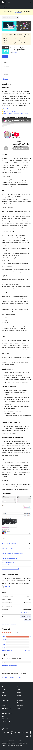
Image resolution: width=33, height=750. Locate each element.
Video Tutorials (7, 109)
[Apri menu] (30, 2)
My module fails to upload (9, 543)
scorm (29, 619)
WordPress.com (7, 713)
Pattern (19, 695)
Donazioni (20, 706)
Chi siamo (4, 687)
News (3, 689)
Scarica (5, 56)
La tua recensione (7, 650)
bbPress (5, 719)
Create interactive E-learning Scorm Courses (15, 113)
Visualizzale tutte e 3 (26, 612)
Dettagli (5, 63)
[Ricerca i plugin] (17, 17)
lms (27, 616)
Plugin (19, 692)
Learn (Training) (6, 700)
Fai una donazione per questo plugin (12, 677)
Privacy (4, 695)
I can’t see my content (8, 548)
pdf (30, 616)
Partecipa (20, 700)
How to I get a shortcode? (9, 558)
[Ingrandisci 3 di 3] (29, 506)
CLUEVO (14, 52)
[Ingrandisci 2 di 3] (29, 498)
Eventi (19, 703)
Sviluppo (5, 75)
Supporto (5, 79)
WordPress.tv (6, 708)
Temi (18, 689)
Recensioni (6, 67)
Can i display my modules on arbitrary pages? (9, 563)
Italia (6, 729)
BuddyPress (6, 722)
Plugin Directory (6, 7)
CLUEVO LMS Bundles (9, 111)
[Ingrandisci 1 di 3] (14, 498)
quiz (26, 619)
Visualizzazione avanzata (9, 624)
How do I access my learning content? (12, 553)
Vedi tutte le (28, 650)
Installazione (6, 71)
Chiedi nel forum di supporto (9, 665)
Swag (19, 708)
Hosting (4, 692)
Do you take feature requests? (10, 569)
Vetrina (19, 687)
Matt (4, 716)
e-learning (22, 616)
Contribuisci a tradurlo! (16, 12)
